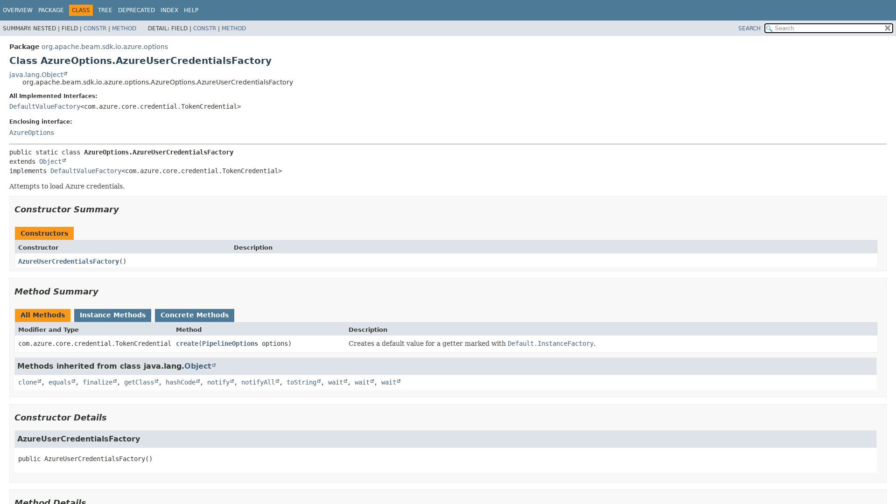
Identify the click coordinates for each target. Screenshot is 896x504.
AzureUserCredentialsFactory (68, 261)
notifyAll (258, 382)
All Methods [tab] (43, 315)
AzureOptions (31, 132)
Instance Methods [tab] (113, 315)
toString (301, 382)
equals (60, 382)
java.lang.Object (36, 74)
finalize (97, 382)
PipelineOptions (230, 343)
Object (50, 161)
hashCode (181, 382)
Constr (95, 28)
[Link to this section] (125, 209)
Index (169, 10)
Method (124, 28)
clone (27, 382)
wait (335, 382)
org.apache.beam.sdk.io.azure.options (105, 46)
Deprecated (136, 10)
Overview (18, 10)
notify (218, 382)
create (187, 343)
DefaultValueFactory (44, 106)
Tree (105, 10)
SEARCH (749, 28)
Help (191, 10)
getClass (139, 382)
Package (51, 10)
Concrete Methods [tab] (195, 315)
